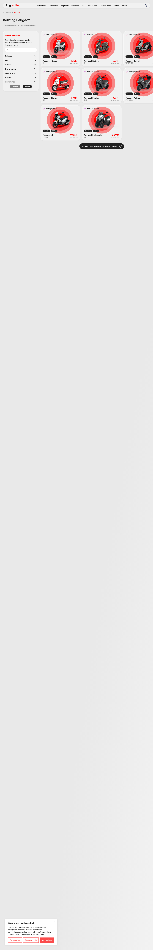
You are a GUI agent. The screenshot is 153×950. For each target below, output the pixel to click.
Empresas (65, 6)
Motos (116, 6)
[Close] (54, 921)
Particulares (41, 6)
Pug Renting (7, 12)
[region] (31, 932)
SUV (83, 6)
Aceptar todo (47, 940)
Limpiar (15, 86)
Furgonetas (92, 6)
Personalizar (15, 940)
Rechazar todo (31, 940)
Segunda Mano (105, 6)
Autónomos (53, 6)
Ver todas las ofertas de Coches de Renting (99, 146)
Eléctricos (75, 6)
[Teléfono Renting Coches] (145, 5)
